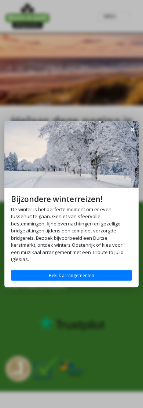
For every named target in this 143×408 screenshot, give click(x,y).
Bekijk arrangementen (71, 275)
